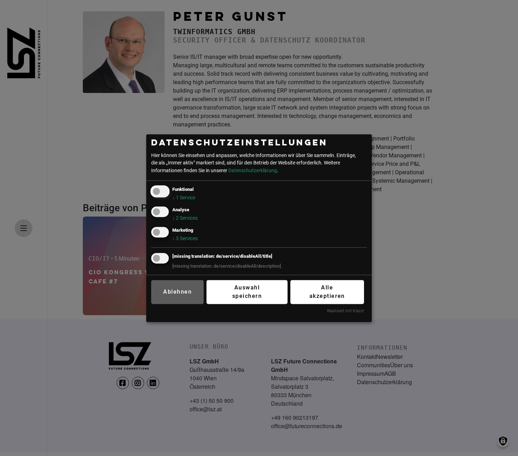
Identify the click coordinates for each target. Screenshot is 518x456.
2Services (185, 218)
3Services (185, 239)
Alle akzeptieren (327, 292)
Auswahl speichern (247, 292)
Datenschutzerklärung (252, 171)
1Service (183, 198)
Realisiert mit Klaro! (345, 311)
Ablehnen (177, 292)
